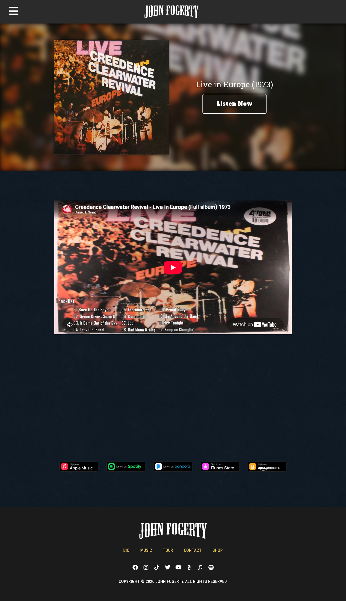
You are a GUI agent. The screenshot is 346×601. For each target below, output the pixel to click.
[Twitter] (167, 567)
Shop (217, 550)
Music (146, 550)
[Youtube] (178, 567)
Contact (193, 550)
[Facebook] (135, 567)
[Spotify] (210, 567)
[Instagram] (146, 567)
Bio (126, 550)
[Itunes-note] (200, 567)
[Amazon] (189, 567)
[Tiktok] (156, 567)
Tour (168, 550)
